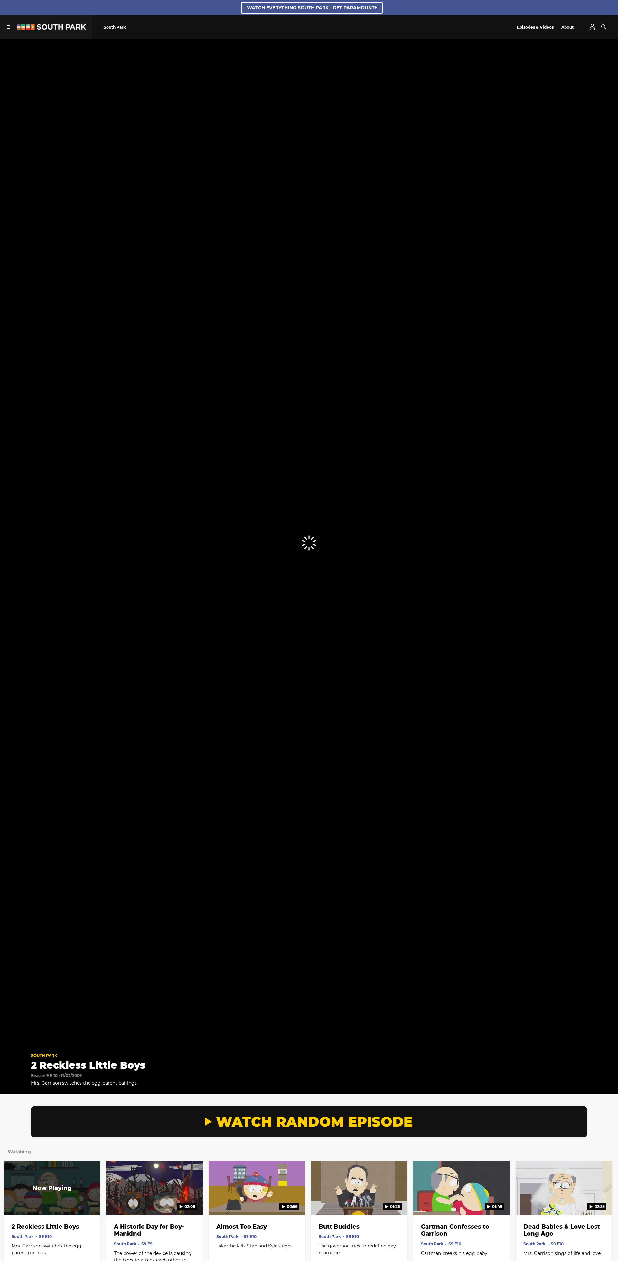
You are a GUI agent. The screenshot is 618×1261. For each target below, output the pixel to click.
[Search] (603, 27)
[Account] (592, 27)
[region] (309, 543)
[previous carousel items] (13, 1202)
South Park (44, 1055)
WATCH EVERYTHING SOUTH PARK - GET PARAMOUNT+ (312, 8)
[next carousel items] (605, 1202)
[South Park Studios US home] (51, 28)
